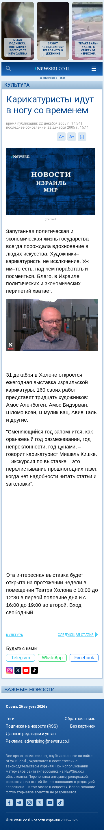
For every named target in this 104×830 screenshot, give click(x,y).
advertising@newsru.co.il (47, 741)
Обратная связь (80, 718)
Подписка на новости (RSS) (32, 726)
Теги (10, 718)
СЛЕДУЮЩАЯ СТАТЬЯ (76, 635)
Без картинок (82, 726)
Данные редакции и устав (31, 733)
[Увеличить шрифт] (71, 136)
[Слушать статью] (88, 136)
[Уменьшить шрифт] (61, 136)
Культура (17, 85)
